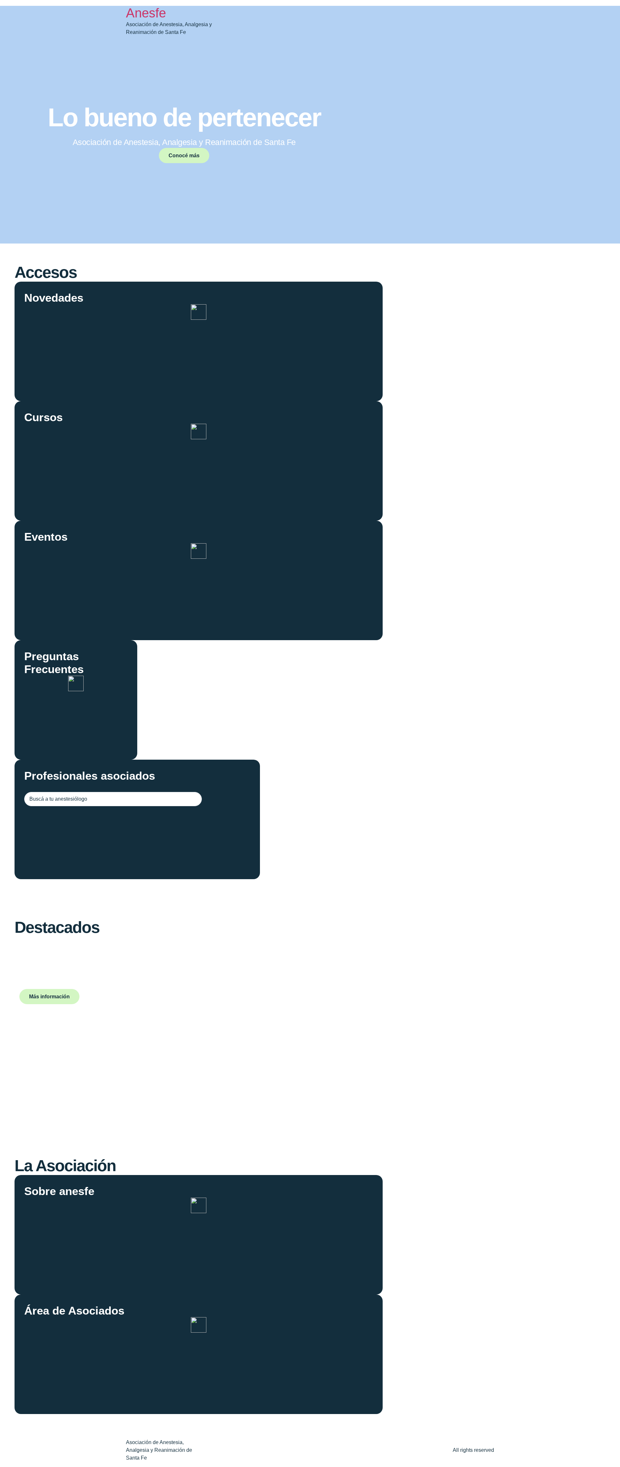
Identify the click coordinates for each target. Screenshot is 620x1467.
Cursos (43, 417)
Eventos (45, 536)
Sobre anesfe (59, 1191)
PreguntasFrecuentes (54, 662)
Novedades (53, 297)
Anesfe (146, 13)
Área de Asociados (74, 1310)
